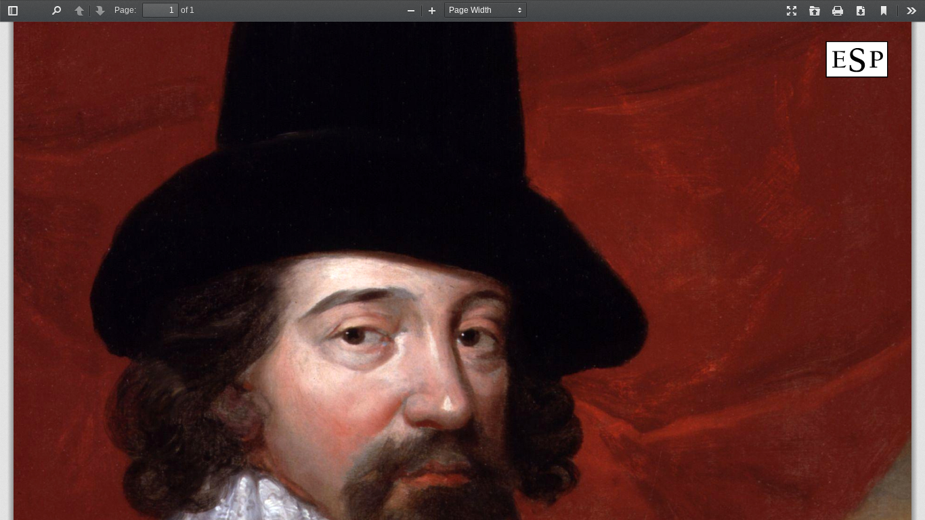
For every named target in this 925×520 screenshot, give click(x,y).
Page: (125, 10)
